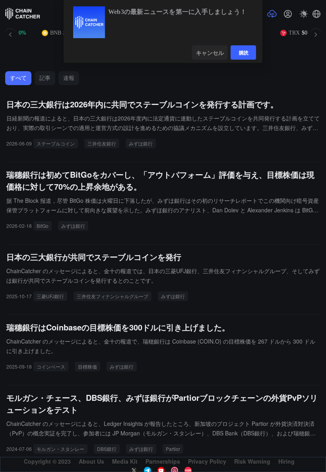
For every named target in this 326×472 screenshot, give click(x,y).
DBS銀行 (106, 448)
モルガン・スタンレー (60, 448)
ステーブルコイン (56, 143)
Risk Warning (252, 461)
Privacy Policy (207, 461)
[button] (316, 14)
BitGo (43, 225)
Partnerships (163, 461)
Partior (173, 448)
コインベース (51, 366)
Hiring (286, 461)
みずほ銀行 (141, 143)
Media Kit (125, 461)
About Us (91, 461)
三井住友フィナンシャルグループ (112, 296)
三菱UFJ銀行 (50, 296)
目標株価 (87, 366)
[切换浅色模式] (304, 14)
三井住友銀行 (101, 143)
